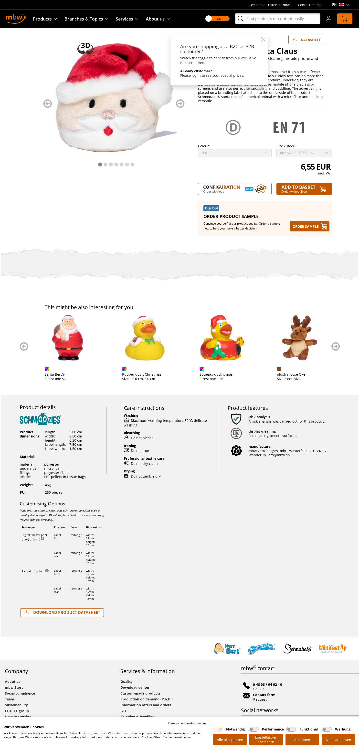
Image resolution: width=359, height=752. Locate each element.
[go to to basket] (344, 18)
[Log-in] (328, 18)
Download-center (134, 687)
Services (124, 19)
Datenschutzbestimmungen (187, 723)
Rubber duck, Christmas (141, 374)
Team (9, 699)
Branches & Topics (83, 19)
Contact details (310, 4)
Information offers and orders (145, 705)
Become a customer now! (270, 4)
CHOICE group (17, 710)
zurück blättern (47, 103)
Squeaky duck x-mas (216, 374)
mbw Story (14, 687)
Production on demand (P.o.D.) (146, 699)
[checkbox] (218, 729)
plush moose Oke (291, 374)
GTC (123, 710)
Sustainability (16, 705)
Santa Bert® (55, 374)
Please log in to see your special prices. (212, 75)
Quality (126, 681)
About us (155, 19)
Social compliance (20, 693)
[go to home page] (16, 18)
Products (42, 19)
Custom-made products (140, 693)
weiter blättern (180, 103)
